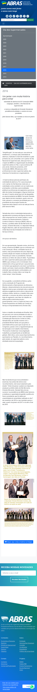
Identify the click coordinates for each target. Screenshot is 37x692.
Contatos (4, 662)
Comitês (22, 645)
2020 (4, 56)
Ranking (3, 643)
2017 (4, 67)
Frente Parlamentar (26, 666)
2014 (4, 77)
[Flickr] (10, 16)
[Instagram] (24, 16)
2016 (4, 70)
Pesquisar (30, 20)
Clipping (3, 651)
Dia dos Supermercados (23, 83)
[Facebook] (17, 16)
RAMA (21, 662)
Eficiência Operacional (8, 645)
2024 (4, 43)
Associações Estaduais (27, 643)
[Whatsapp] (28, 16)
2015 (4, 73)
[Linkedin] (21, 16)
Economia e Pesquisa (8, 641)
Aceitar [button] (28, 686)
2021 (4, 53)
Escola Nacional (25, 668)
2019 (4, 60)
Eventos (9, 83)
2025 (4, 39)
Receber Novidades (19, 579)
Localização (23, 647)
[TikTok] (14, 16)
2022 (4, 49)
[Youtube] (7, 16)
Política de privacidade (27, 651)
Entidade (22, 641)
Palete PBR (23, 664)
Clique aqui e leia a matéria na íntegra (19, 542)
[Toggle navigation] (3, 23)
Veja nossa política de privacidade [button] (9, 688)
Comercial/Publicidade (8, 666)
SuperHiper (5, 647)
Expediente (23, 649)
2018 (4, 63)
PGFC (21, 670)
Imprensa (4, 664)
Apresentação (7, 36)
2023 (4, 46)
